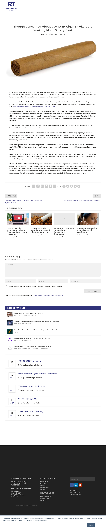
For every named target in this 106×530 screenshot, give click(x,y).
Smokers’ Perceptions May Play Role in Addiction (87, 230)
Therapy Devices (26, 340)
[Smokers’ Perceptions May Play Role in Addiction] (88, 219)
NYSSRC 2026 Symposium (29, 361)
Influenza (24, 332)
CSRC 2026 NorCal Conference (31, 386)
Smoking (54, 34)
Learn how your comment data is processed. (48, 295)
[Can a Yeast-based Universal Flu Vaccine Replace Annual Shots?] (10, 331)
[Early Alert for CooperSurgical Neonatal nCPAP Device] (10, 348)
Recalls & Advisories (33, 348)
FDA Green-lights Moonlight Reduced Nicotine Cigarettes (40, 230)
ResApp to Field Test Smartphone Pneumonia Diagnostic (64, 231)
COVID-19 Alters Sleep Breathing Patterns (28, 313)
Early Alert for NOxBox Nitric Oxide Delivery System (32, 338)
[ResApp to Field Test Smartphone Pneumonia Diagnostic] (64, 219)
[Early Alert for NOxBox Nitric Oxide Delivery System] (10, 339)
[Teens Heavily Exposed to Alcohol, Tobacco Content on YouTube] (18, 219)
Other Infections (26, 323)
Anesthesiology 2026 (27, 399)
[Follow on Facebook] (72, 485)
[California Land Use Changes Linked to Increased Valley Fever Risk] (10, 322)
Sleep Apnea (32, 315)
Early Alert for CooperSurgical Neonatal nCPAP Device (32, 346)
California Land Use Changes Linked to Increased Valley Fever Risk (36, 321)
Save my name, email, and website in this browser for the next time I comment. (35, 286)
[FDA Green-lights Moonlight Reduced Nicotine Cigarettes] (41, 219)
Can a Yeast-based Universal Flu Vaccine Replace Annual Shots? (35, 330)
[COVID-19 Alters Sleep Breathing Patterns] (10, 314)
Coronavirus (25, 315)
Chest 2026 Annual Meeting (30, 411)
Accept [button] (91, 525)
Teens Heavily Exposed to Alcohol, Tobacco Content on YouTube (17, 231)
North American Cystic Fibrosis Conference (37, 374)
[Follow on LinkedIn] (76, 485)
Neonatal (24, 348)
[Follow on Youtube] (80, 485)
